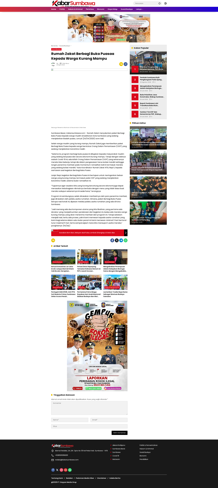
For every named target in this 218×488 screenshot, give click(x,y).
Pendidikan (144, 459)
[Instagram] (61, 470)
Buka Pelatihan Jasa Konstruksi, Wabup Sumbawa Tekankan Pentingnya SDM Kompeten (152, 96)
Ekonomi (81, 287)
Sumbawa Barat (119, 449)
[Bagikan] (126, 64)
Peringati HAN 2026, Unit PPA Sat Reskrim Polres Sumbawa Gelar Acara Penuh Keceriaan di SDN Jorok (63, 294)
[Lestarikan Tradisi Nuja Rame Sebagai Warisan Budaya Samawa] (115, 282)
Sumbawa (116, 452)
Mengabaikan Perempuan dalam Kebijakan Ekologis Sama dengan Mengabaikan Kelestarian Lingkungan (115, 269)
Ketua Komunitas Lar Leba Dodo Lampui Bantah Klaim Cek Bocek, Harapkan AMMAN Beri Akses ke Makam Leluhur (63, 269)
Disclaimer (101, 478)
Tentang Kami (57, 478)
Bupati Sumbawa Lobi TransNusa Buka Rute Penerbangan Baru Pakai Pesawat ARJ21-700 (150, 104)
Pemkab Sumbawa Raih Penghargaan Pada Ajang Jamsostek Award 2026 (150, 78)
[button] (159, 3)
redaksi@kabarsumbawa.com (67, 460)
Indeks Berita (114, 478)
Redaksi (69, 478)
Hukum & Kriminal (147, 449)
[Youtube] (65, 470)
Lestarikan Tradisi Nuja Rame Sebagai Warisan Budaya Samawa (115, 294)
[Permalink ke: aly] (53, 64)
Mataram (116, 459)
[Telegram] (121, 240)
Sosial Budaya (56, 49)
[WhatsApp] (126, 240)
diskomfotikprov (119, 445)
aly (57, 63)
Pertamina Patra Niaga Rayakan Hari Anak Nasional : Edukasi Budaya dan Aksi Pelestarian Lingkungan (89, 294)
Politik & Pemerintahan (112, 287)
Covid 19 (116, 456)
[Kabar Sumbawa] (74, 3)
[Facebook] (112, 240)
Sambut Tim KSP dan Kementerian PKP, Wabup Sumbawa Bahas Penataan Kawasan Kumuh (151, 113)
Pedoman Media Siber (85, 478)
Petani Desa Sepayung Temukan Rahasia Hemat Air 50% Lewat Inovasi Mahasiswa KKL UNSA (89, 269)
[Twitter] (117, 240)
